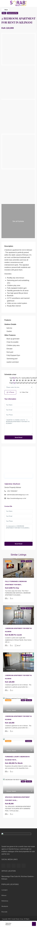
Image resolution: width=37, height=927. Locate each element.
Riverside (4, 912)
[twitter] (9, 866)
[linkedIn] (14, 866)
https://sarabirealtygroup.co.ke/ (16, 498)
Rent (4, 13)
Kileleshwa (4, 901)
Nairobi (14, 575)
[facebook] (3, 866)
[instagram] (24, 866)
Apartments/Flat (12, 13)
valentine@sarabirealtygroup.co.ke (18, 494)
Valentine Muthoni (12, 484)
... (21, 595)
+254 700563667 (12, 491)
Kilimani (9, 575)
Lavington (4, 890)
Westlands (4, 906)
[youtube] (19, 866)
